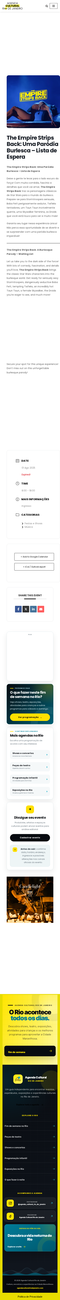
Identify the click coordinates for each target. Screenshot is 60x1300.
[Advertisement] (30, 44)
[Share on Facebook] (18, 609)
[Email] (41, 609)
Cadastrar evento (30, 837)
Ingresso (26, 506)
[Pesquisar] (47, 6)
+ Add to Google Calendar (34, 556)
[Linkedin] (33, 609)
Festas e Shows (33, 523)
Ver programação (30, 717)
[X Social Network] (25, 609)
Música (29, 527)
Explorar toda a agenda (27, 1104)
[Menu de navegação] (54, 6)
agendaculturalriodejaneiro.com (30, 1288)
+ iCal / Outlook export (34, 566)
